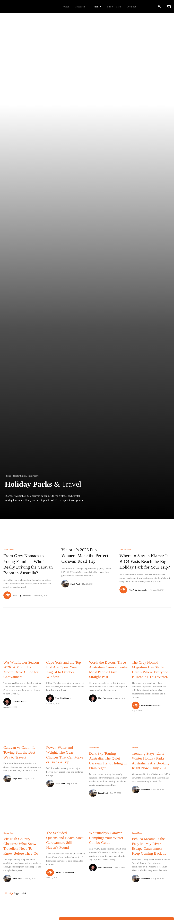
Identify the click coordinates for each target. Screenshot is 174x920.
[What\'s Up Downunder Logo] (24, 6)
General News (94, 748)
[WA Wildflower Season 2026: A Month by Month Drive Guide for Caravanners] (22, 645)
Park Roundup (125, 549)
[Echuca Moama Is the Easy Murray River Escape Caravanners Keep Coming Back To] (151, 815)
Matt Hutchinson (20, 702)
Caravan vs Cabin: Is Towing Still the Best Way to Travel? (19, 752)
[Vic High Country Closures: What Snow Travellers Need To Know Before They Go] (22, 815)
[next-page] (12, 893)
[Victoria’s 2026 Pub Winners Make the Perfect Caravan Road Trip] (86, 528)
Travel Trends (8, 549)
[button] (159, 6)
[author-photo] (7, 595)
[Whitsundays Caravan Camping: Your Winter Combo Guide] (108, 815)
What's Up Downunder (22, 595)
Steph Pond (75, 584)
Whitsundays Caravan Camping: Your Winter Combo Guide (106, 838)
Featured (135, 748)
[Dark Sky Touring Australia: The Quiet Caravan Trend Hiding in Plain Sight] (108, 730)
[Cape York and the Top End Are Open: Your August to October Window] (65, 645)
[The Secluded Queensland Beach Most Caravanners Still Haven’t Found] (65, 815)
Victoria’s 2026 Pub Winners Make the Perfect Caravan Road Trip (84, 555)
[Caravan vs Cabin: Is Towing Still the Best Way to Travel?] (22, 730)
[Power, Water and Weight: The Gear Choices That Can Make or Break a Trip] (65, 730)
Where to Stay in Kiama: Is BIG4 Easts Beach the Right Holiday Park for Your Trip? (144, 561)
